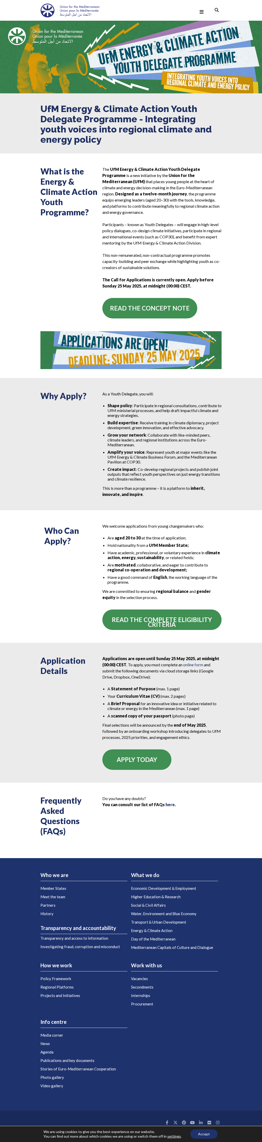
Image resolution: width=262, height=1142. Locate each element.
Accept (204, 1134)
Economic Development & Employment (163, 888)
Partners (48, 905)
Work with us (146, 965)
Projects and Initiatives (60, 995)
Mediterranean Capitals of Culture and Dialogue (172, 947)
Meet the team (52, 896)
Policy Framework (55, 978)
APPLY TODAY (137, 759)
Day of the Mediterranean (153, 939)
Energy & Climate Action (151, 930)
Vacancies (139, 978)
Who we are (54, 875)
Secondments (142, 987)
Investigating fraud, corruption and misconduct (80, 946)
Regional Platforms (57, 987)
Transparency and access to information (74, 938)
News (45, 1043)
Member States (53, 888)
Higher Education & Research (156, 896)
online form (193, 664)
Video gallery (51, 1085)
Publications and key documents (67, 1060)
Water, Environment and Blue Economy (163, 913)
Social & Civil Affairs (148, 905)
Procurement (142, 1004)
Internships (140, 995)
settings (174, 1136)
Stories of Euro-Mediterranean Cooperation (78, 1069)
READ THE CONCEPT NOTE (150, 308)
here (170, 804)
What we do (145, 875)
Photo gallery (52, 1077)
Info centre (53, 1022)
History (46, 913)
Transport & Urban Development (158, 922)
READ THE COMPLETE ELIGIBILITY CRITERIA (162, 622)
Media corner (51, 1035)
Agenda (46, 1052)
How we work (56, 965)
